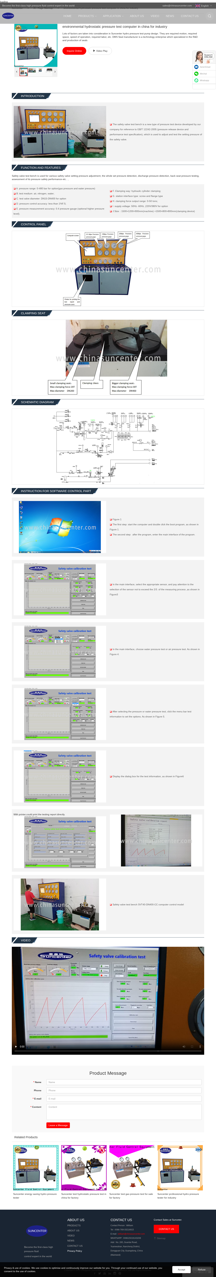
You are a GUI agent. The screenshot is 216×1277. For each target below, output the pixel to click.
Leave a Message (58, 1125)
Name (37, 1082)
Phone (37, 1090)
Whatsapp (204, 80)
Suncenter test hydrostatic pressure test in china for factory (83, 1196)
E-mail (37, 1098)
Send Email (205, 67)
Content (35, 1107)
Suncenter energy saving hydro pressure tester (35, 1196)
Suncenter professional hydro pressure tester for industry (178, 1196)
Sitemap (161, 1238)
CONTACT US (166, 1229)
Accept (181, 1269)
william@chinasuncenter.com (131, 1234)
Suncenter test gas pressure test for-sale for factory (131, 1196)
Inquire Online (74, 51)
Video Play (101, 51)
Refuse (202, 1269)
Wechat (203, 74)
